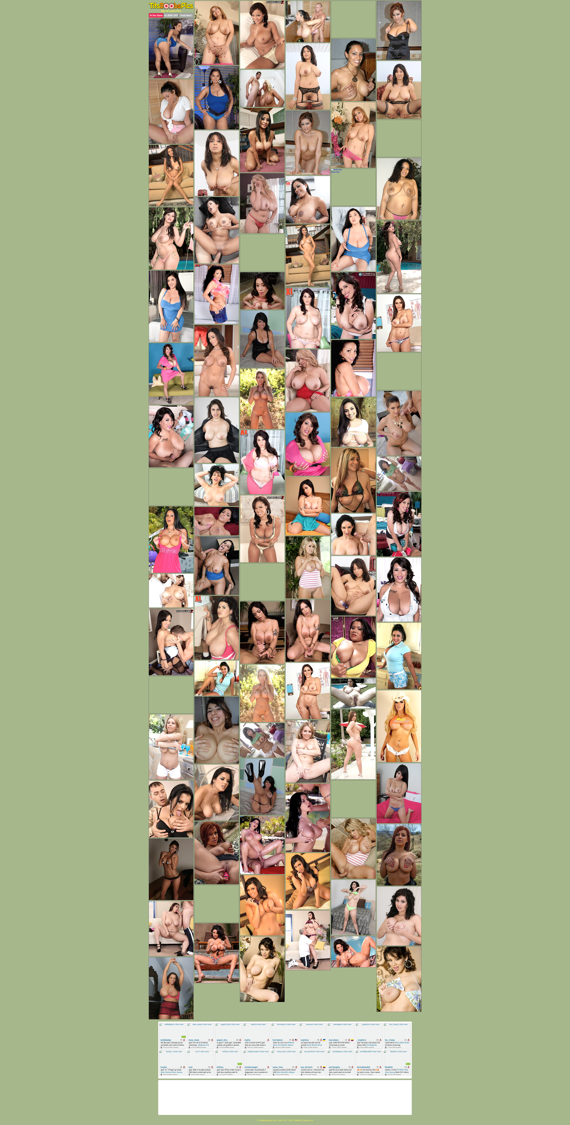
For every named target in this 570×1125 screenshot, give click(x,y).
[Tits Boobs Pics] (171, 5)
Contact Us (308, 1120)
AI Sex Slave (156, 15)
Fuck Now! (186, 15)
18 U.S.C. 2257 (286, 1120)
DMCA (298, 1120)
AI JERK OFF (171, 15)
